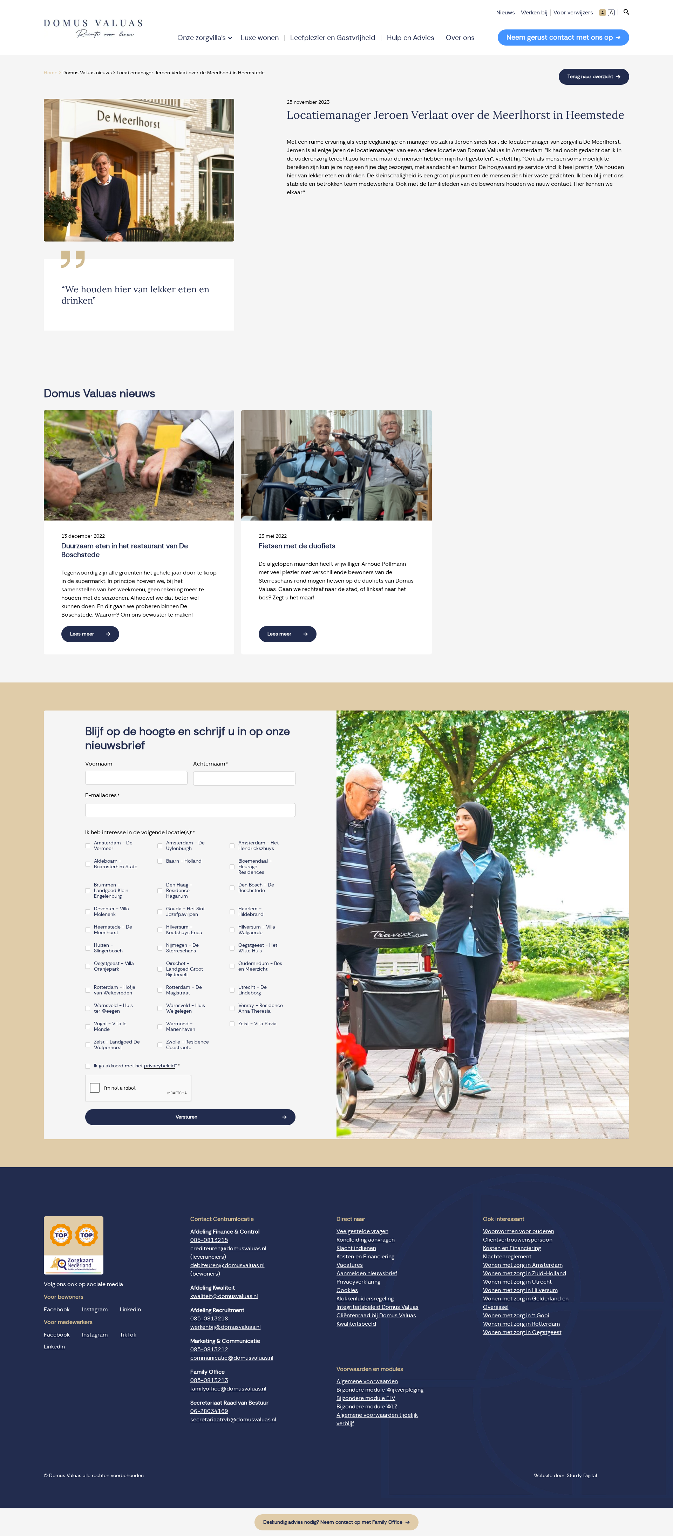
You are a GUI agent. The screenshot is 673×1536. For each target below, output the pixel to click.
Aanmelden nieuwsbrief (366, 1273)
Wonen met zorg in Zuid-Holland (524, 1273)
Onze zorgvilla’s (201, 38)
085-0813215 (209, 1240)
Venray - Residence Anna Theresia (260, 1008)
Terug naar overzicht (590, 76)
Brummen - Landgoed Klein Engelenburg (111, 891)
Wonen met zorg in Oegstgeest (522, 1332)
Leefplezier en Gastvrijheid (332, 38)
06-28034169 (209, 1411)
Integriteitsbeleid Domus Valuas (377, 1307)
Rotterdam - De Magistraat (184, 990)
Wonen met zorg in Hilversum (520, 1290)
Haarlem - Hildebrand (251, 911)
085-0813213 (209, 1380)
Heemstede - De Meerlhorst (113, 930)
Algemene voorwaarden (367, 1382)
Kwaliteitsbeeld (356, 1324)
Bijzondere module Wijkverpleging (379, 1390)
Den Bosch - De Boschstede (256, 888)
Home (50, 72)
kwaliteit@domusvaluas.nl (224, 1296)
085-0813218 (209, 1318)
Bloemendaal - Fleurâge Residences (255, 867)
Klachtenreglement (507, 1256)
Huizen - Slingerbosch (108, 948)
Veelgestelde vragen (362, 1231)
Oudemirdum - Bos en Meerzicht (260, 966)
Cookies (347, 1290)
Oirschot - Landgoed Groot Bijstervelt (184, 969)
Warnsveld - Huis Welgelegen (185, 1008)
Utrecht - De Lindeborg (252, 990)
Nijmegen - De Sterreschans (182, 948)
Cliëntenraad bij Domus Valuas (376, 1315)
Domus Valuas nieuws (87, 72)
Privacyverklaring (358, 1282)
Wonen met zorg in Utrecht (517, 1282)
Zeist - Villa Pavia (257, 1023)
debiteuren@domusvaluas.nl (227, 1265)
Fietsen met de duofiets (297, 546)
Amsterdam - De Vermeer (113, 846)
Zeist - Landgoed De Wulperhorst (117, 1045)
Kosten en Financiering (365, 1256)
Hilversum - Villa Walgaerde (256, 930)
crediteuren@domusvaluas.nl (228, 1248)
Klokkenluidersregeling (365, 1298)
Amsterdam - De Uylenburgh (185, 846)
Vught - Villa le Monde (110, 1026)
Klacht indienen (356, 1248)
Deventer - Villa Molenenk (111, 911)
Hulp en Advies (410, 38)
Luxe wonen (260, 38)
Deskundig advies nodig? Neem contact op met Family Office (332, 1522)
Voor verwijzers (573, 12)
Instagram (95, 1309)
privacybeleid (159, 1065)
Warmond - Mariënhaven (180, 1026)
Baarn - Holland (184, 861)
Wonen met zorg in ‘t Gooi (516, 1315)
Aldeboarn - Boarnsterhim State (115, 864)
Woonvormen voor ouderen (518, 1231)
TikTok (128, 1335)
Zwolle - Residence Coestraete (187, 1045)
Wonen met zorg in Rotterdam (521, 1324)
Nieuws (505, 12)
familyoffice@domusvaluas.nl (228, 1389)
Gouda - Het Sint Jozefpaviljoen (185, 911)
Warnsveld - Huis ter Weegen (113, 1008)
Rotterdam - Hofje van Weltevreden (114, 990)
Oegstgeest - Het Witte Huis (257, 948)
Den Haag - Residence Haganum (179, 891)
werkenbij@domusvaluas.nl (225, 1327)
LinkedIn (130, 1309)
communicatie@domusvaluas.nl (231, 1358)
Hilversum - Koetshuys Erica (184, 930)
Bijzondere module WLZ (366, 1407)
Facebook (57, 1309)
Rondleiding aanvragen (365, 1240)
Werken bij (534, 12)
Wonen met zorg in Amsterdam (523, 1265)
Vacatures (349, 1265)
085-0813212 (209, 1349)
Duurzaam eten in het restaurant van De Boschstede (124, 550)
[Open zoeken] (623, 12)
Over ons (460, 38)
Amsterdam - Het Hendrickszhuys (258, 846)
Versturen (186, 1117)
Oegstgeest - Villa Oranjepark (114, 966)
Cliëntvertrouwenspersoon (517, 1240)
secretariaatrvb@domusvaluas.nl (233, 1419)
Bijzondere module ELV (365, 1398)
